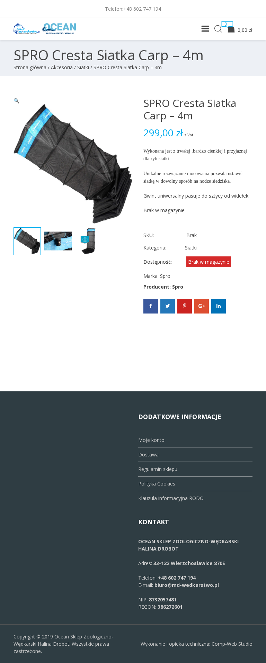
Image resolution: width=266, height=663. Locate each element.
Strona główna (30, 67)
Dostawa (148, 454)
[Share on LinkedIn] (218, 306)
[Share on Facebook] (150, 306)
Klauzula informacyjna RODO (171, 498)
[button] (16, 100)
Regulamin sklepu (157, 469)
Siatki (83, 67)
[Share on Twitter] (167, 306)
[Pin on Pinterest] (184, 306)
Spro (165, 276)
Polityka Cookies (156, 483)
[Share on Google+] (201, 306)
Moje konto (151, 440)
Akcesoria (62, 67)
